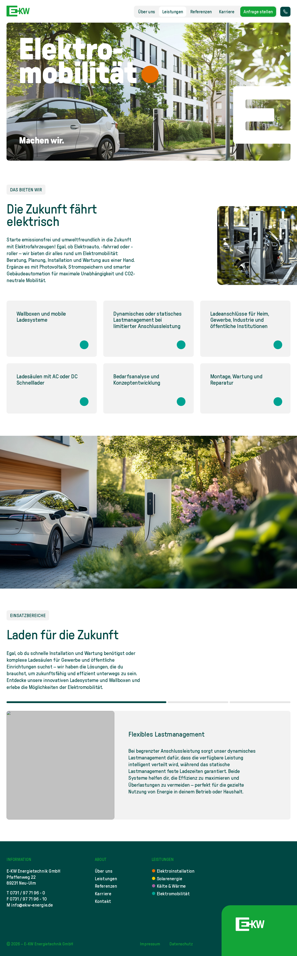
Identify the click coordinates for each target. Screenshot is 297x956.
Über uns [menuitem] (146, 11)
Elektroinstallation (176, 871)
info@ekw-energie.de (32, 905)
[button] (86, 702)
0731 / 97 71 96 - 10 (28, 899)
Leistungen (106, 878)
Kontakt (103, 901)
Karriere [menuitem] (226, 11)
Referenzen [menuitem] (201, 11)
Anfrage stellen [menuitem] (258, 11)
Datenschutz (181, 943)
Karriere (103, 893)
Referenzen (106, 886)
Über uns (103, 871)
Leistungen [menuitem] (172, 11)
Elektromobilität (173, 893)
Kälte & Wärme (171, 886)
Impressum (150, 943)
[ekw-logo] (18, 11)
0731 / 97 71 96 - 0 (27, 892)
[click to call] (285, 12)
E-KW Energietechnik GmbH (48, 943)
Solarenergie (169, 878)
